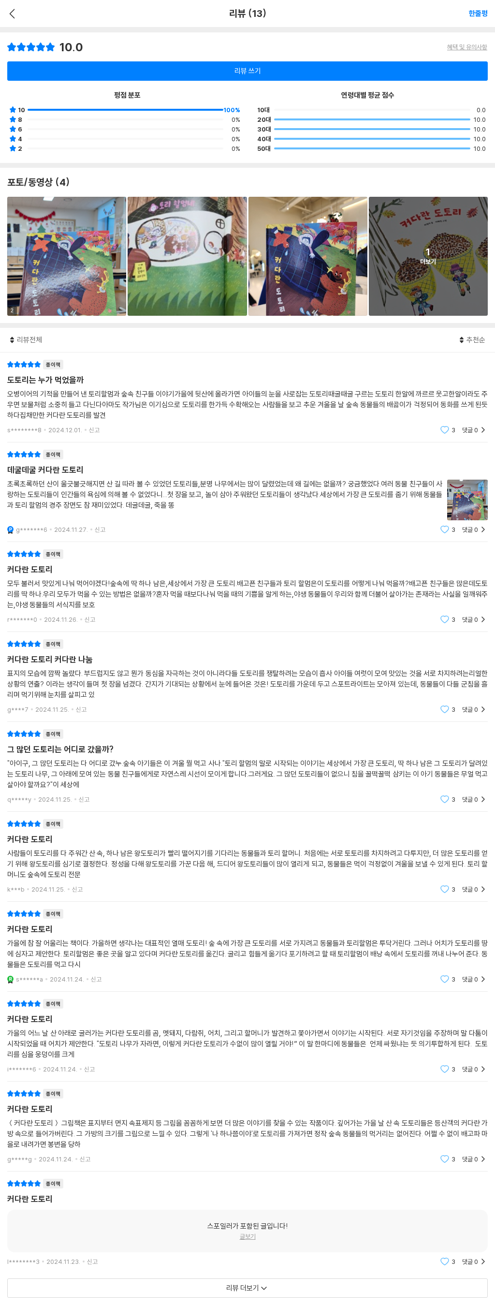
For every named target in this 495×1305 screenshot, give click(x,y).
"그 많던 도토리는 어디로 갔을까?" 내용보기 (247, 766)
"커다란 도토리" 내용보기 (247, 586)
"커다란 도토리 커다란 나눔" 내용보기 (247, 676)
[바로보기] (187, 256)
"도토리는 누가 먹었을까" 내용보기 (247, 397)
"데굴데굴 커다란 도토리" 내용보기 (247, 492)
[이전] (11, 13)
